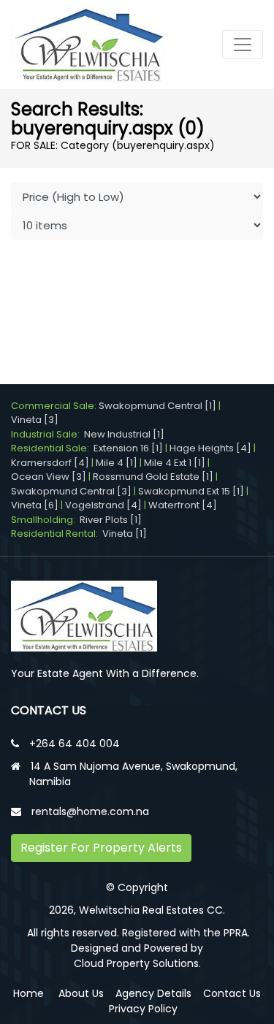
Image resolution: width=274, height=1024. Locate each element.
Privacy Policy (143, 1008)
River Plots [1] (111, 520)
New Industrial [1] (124, 434)
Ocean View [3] (48, 477)
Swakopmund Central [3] (71, 491)
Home (28, 993)
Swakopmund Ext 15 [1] (191, 491)
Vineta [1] (124, 533)
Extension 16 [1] (128, 448)
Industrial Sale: (47, 434)
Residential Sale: (52, 448)
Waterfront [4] (182, 505)
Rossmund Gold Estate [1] (153, 477)
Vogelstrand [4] (103, 505)
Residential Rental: (56, 533)
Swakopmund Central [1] (157, 406)
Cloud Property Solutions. (137, 963)
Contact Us (232, 993)
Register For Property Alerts (101, 847)
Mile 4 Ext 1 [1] (174, 463)
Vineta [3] (34, 420)
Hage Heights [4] (210, 448)
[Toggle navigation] (242, 44)
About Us (81, 993)
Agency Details (153, 993)
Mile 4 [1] (116, 463)
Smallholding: (45, 520)
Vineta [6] (34, 505)
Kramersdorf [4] (50, 463)
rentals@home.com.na (90, 811)
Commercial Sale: (55, 406)
